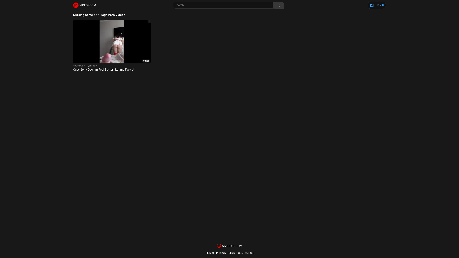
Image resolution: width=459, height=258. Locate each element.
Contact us (246, 253)
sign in (210, 253)
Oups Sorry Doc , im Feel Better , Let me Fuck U (103, 69)
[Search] (278, 5)
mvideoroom (232, 246)
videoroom (87, 5)
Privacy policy (225, 253)
